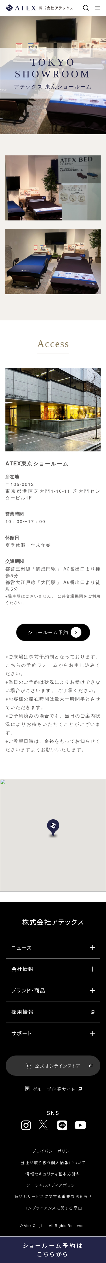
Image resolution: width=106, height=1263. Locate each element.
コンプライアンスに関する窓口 (53, 1208)
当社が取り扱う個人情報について (53, 1162)
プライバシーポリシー (53, 1151)
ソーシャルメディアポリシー (53, 1185)
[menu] (97, 8)
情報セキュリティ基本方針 (50, 1174)
